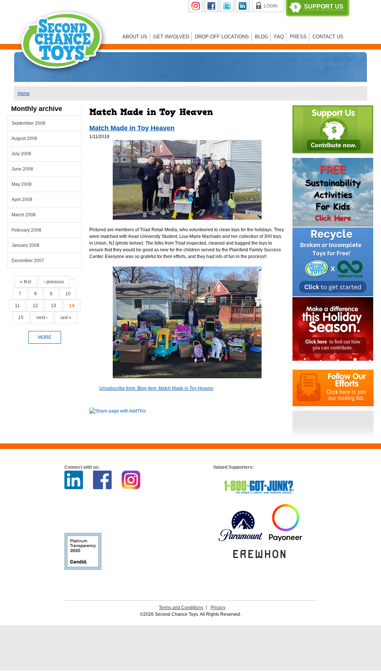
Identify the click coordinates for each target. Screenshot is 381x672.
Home (23, 93)
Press (298, 36)
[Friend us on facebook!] (212, 10)
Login (271, 6)
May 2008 (22, 184)
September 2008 (28, 123)
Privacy (218, 607)
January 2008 (25, 245)
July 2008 (21, 153)
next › (42, 317)
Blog (261, 36)
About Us (134, 36)
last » (66, 317)
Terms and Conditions (181, 607)
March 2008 (24, 214)
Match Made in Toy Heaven (132, 128)
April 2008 (22, 199)
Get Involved (171, 36)
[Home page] (63, 79)
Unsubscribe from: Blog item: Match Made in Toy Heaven (156, 388)
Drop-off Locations (222, 36)
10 (68, 293)
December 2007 (28, 260)
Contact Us (328, 36)
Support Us (323, 7)
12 (35, 305)
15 (20, 317)
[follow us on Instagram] (196, 10)
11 (17, 305)
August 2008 (24, 138)
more (44, 337)
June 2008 (22, 169)
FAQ (279, 36)
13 (53, 305)
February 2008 (26, 230)
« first (25, 281)
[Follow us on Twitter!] (227, 10)
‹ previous (54, 281)
